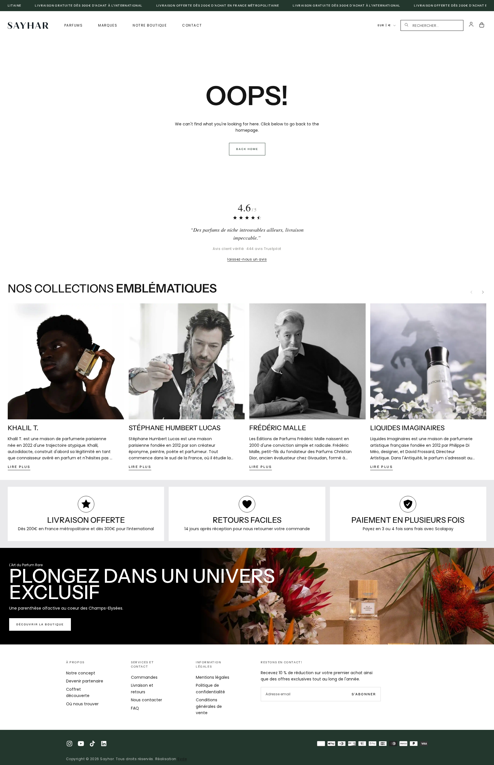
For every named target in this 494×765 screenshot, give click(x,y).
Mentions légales (212, 677)
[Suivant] (482, 292)
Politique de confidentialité (210, 688)
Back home (247, 149)
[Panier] (482, 25)
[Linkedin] (103, 743)
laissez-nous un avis (247, 259)
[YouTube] (80, 743)
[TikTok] (92, 743)
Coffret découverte (77, 692)
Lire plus (19, 467)
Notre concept (80, 673)
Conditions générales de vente (209, 706)
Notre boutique (150, 25)
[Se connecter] (471, 25)
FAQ (135, 708)
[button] (432, 25)
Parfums (73, 25)
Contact (192, 25)
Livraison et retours (142, 688)
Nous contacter (146, 700)
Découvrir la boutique (40, 624)
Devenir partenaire (84, 681)
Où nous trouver (82, 704)
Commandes (144, 677)
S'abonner (364, 694)
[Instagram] (69, 743)
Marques (107, 25)
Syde (182, 758)
